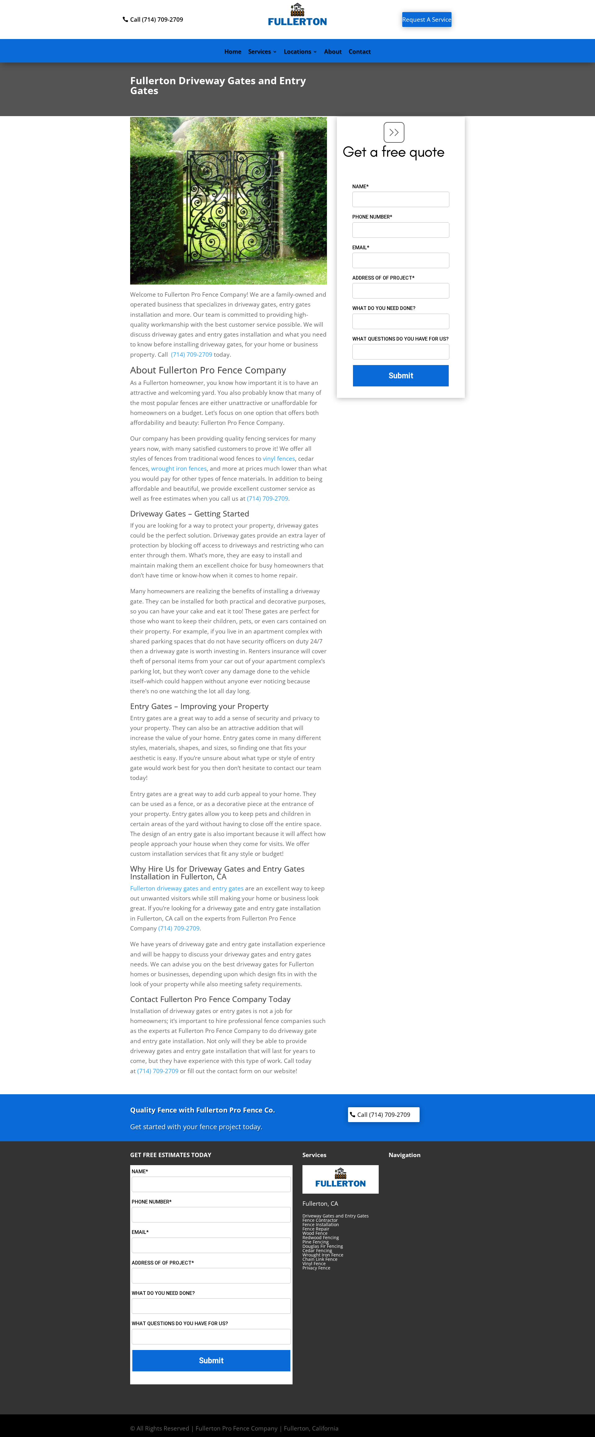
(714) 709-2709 (191, 355)
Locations (297, 52)
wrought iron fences (179, 468)
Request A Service (427, 19)
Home (232, 52)
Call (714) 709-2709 (156, 19)
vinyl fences (279, 459)
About (333, 52)
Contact (360, 52)
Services (259, 52)
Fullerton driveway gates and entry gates (187, 888)
